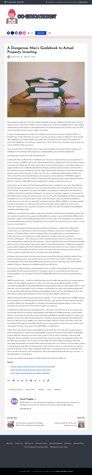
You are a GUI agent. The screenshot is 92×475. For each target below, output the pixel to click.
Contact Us (19, 443)
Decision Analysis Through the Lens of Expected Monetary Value (33, 366)
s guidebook (57, 389)
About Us (9, 443)
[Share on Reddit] (35, 380)
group (49, 389)
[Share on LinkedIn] (22, 380)
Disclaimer (68, 443)
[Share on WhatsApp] (26, 380)
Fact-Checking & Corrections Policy (36, 447)
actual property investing (15, 389)
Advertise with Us (41, 443)
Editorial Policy (79, 443)
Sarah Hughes (27, 399)
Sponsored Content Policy (59, 447)
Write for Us (29, 443)
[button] (40, 33)
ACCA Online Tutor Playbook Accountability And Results (30, 373)
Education (41, 389)
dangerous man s (30, 389)
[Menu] (50, 33)
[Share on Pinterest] (31, 380)
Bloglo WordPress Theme (64, 471)
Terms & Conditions (55, 443)
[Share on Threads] (44, 380)
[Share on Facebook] (13, 380)
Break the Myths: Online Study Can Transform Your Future (31, 370)
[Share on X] (18, 380)
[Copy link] (48, 380)
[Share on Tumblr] (39, 380)
